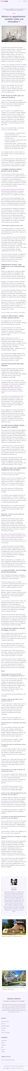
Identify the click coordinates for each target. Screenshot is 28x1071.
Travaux (14, 13)
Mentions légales (5, 1025)
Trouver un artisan (5, 1032)
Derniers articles (5, 1021)
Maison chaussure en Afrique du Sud (11, 936)
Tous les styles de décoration (7, 1059)
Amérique (3, 1045)
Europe (3, 1049)
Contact (3, 1030)
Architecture (4, 1040)
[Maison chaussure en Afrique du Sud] (14, 927)
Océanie (3, 1051)
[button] (19, 1)
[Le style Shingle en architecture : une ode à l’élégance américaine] (14, 978)
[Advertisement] (14, 954)
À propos (3, 1023)
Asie (2, 1047)
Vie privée (3, 1028)
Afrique (2, 1042)
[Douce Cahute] (4, 1)
